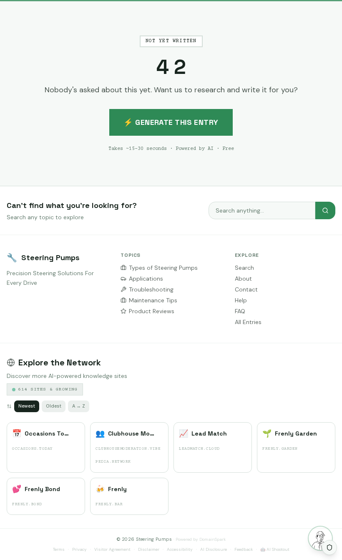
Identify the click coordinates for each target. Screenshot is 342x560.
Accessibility (180, 549)
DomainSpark (212, 539)
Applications (146, 278)
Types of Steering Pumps (163, 267)
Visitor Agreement (112, 549)
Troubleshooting (151, 289)
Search (244, 267)
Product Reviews (151, 311)
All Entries (248, 322)
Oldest (53, 406)
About (243, 278)
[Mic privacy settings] (329, 547)
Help (241, 300)
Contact (246, 289)
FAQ (240, 311)
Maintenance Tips (153, 300)
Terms (59, 549)
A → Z (78, 406)
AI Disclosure (213, 549)
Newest (26, 406)
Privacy (79, 549)
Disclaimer (148, 549)
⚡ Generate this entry (170, 122)
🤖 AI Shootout (274, 549)
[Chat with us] (320, 538)
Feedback (243, 549)
